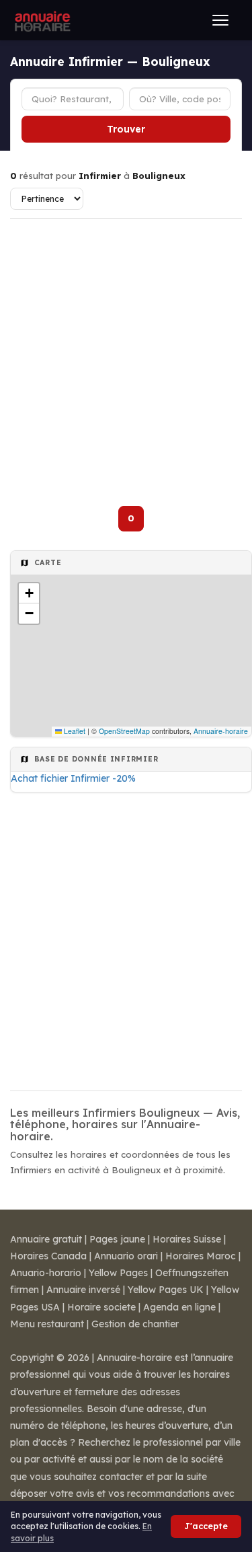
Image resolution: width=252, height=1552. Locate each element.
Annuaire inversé (83, 1290)
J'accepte (206, 1526)
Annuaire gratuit (46, 1239)
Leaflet (73, 731)
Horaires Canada (48, 1256)
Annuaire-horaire (221, 731)
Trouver (126, 129)
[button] (29, 593)
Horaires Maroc (200, 1256)
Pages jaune (117, 1239)
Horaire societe (101, 1307)
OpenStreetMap (124, 731)
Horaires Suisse (187, 1239)
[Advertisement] (126, 354)
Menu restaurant (47, 1324)
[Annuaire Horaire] (41, 20)
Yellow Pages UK (166, 1290)
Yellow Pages (118, 1273)
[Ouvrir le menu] (220, 20)
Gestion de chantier (135, 1324)
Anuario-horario (45, 1273)
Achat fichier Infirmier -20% (73, 778)
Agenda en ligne (179, 1307)
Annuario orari (126, 1256)
